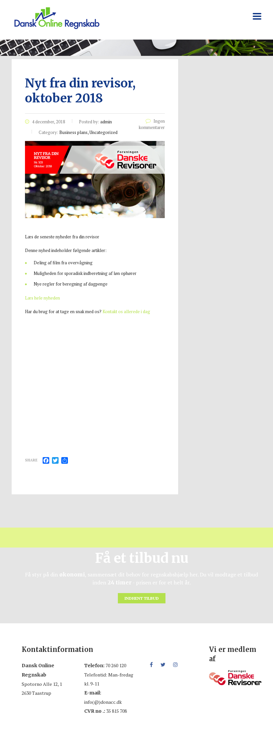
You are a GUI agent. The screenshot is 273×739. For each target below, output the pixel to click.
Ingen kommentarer (152, 124)
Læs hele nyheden (42, 298)
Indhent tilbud (142, 598)
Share (31, 460)
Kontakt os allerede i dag (126, 311)
